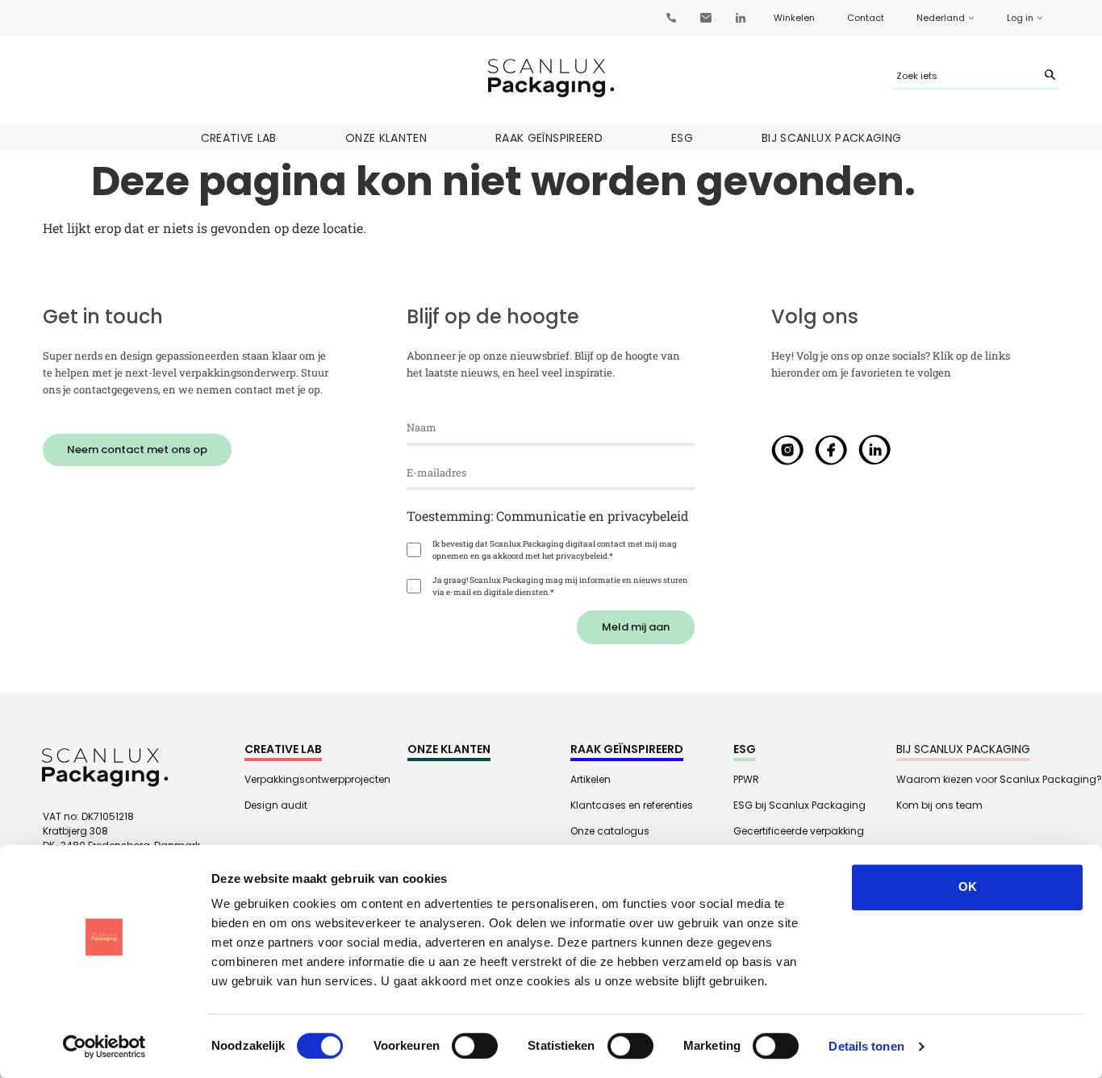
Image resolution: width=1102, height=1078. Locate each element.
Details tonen (866, 1046)
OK (967, 886)
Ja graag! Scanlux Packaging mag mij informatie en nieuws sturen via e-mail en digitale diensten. (560, 586)
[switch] (475, 1046)
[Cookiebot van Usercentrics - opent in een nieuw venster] (104, 1046)
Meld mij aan (636, 627)
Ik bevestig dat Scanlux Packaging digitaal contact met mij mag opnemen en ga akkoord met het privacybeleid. (554, 550)
